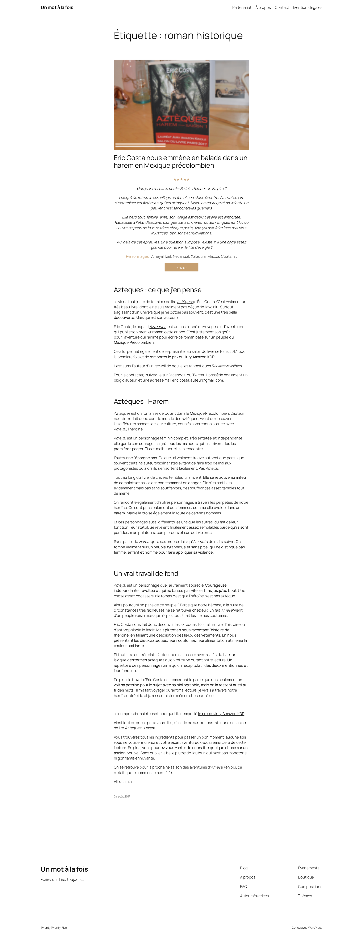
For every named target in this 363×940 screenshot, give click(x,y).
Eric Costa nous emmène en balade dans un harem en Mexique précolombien (180, 161)
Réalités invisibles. (227, 365)
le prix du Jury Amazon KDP (221, 713)
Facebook (177, 374)
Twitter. (198, 374)
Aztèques (157, 326)
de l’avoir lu (209, 306)
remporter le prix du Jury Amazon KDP (182, 356)
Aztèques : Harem (139, 727)
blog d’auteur (125, 380)
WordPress (315, 928)
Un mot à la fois (57, 7)
